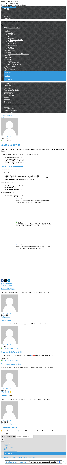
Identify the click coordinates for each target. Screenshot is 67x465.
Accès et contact (12, 66)
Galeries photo (8, 18)
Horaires (10, 61)
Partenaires (11, 48)
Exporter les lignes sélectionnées (9, 1)
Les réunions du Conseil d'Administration (18, 54)
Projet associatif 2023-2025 (15, 40)
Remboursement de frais (14, 64)
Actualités (7, 17)
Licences (6, 445)
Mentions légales (8, 447)
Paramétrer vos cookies (10, 451)
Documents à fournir (13, 63)
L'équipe (10, 47)
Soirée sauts (11, 52)
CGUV (5, 449)
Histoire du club (12, 41)
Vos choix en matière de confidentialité (42, 462)
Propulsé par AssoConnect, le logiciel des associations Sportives (21, 457)
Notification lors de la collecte (16, 462)
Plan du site (7, 444)
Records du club (12, 43)
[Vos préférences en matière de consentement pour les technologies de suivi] (64, 462)
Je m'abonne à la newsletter (8, 436)
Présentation (11, 38)
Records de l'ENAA (12, 45)
